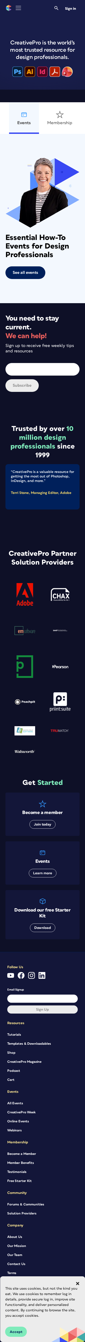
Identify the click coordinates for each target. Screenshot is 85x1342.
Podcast (13, 1070)
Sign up (42, 1009)
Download (42, 928)
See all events (25, 273)
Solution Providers (21, 1213)
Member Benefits (20, 1163)
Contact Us (16, 1264)
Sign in (70, 8)
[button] (77, 1283)
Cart (10, 1080)
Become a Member (21, 1154)
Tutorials (14, 1034)
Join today (42, 824)
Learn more (42, 873)
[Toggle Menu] (18, 8)
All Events (15, 1103)
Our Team (14, 1255)
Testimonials (17, 1172)
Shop (11, 1052)
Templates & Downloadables (29, 1043)
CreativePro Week (21, 1112)
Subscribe (22, 386)
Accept (16, 1332)
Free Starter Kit (19, 1181)
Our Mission (16, 1246)
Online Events (18, 1121)
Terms (11, 1273)
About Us (14, 1237)
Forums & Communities (25, 1204)
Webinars (14, 1130)
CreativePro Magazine (24, 1061)
